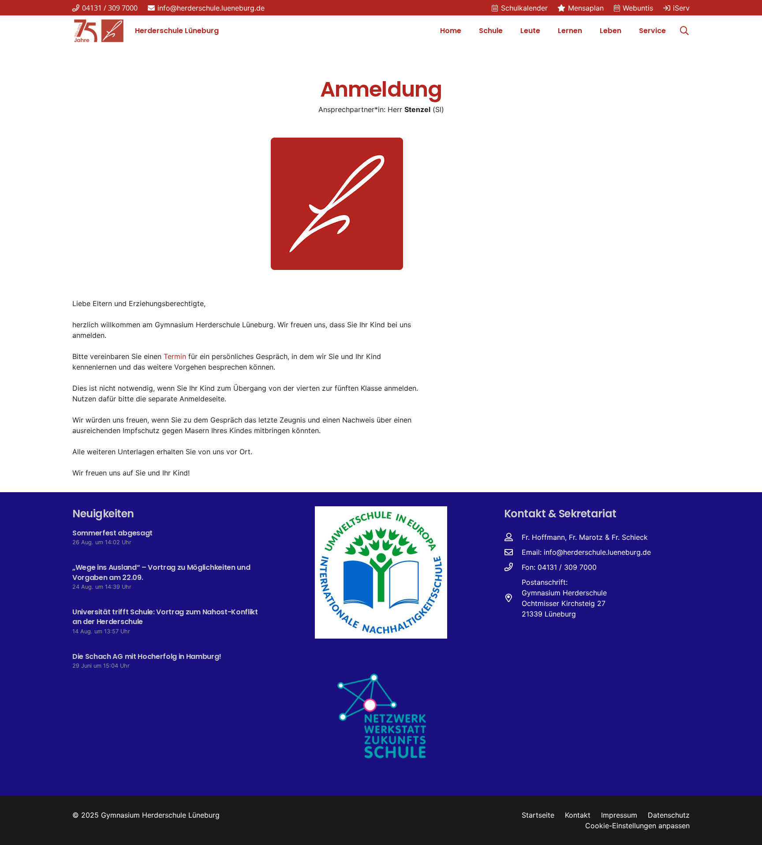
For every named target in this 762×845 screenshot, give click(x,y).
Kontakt (577, 815)
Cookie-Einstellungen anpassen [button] (637, 825)
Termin (175, 356)
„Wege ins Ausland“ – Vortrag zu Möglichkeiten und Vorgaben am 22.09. (161, 572)
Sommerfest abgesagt (112, 533)
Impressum (619, 815)
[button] (507, 30)
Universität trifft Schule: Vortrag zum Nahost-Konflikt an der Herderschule (165, 617)
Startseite (538, 815)
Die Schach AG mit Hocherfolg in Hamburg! (146, 656)
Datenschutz (669, 815)
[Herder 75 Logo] (98, 31)
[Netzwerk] (381, 715)
